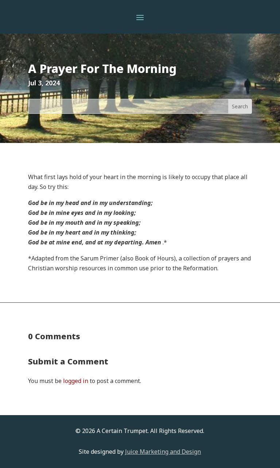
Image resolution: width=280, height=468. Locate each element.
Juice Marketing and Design (163, 452)
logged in (75, 381)
